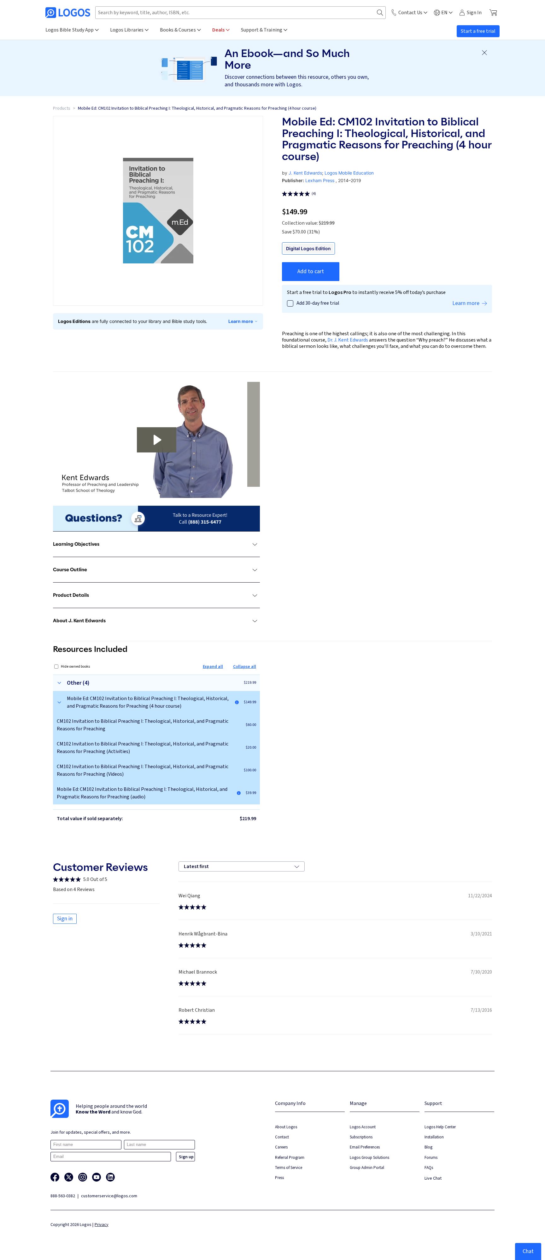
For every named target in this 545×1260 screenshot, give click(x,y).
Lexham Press (319, 180)
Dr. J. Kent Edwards (347, 340)
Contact (282, 1137)
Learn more (240, 321)
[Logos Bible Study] (67, 12)
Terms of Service (288, 1167)
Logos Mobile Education (349, 172)
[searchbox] (240, 12)
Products (61, 108)
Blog (428, 1147)
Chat (528, 1251)
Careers (281, 1147)
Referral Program (289, 1157)
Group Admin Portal (367, 1167)
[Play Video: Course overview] (156, 439)
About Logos (286, 1127)
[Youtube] (96, 1177)
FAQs (429, 1167)
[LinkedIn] (110, 1177)
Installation (434, 1137)
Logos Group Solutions (369, 1157)
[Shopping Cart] (493, 12)
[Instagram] (82, 1177)
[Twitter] (68, 1177)
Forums (431, 1157)
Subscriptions (361, 1137)
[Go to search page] (380, 12)
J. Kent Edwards (305, 172)
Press (279, 1177)
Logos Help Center (440, 1127)
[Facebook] (54, 1177)
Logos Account (363, 1127)
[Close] (484, 53)
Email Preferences (365, 1147)
